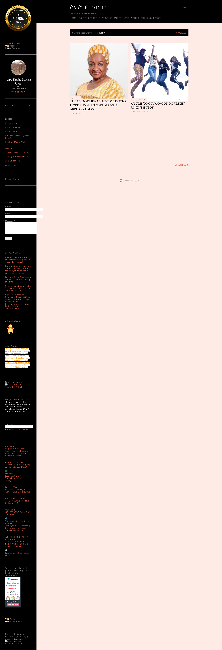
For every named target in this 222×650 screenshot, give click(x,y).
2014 (8, 157)
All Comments (15, 48)
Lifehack (9, 473)
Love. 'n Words (11, 487)
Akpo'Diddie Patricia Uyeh (18, 81)
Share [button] (72, 113)
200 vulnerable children (16, 152)
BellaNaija (9, 446)
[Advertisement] (99, 139)
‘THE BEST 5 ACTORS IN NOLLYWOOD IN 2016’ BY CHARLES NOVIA (17, 544)
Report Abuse (12, 179)
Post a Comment (143, 111)
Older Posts (181, 165)
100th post (11, 131)
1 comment (80, 113)
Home (73, 18)
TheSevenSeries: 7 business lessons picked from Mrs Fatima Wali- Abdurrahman (98, 105)
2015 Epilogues (12, 161)
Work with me (131, 18)
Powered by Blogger (131, 181)
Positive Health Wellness (16, 498)
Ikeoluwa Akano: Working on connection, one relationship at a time (18, 279)
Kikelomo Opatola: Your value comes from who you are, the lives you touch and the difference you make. (18, 269)
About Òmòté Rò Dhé (89, 18)
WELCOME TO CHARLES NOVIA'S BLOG (16, 538)
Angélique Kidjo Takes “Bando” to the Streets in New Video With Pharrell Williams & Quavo (16, 452)
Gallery (117, 18)
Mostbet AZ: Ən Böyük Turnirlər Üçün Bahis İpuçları (17, 490)
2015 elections (20, 157)
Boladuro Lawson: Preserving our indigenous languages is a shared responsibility (18, 259)
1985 (8, 148)
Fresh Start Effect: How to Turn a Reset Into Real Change (17, 478)
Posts (12, 46)
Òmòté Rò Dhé (88, 8)
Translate (26, 429)
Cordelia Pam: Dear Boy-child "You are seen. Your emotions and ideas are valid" (18, 288)
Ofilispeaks (10, 510)
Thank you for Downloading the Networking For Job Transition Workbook (17, 528)
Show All (180, 33)
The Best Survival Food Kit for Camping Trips (17, 502)
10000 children (13, 127)
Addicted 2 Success (14, 462)
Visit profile (18, 92)
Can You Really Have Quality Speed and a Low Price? (17, 465)
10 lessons (10, 123)
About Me (107, 18)
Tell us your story (151, 18)
